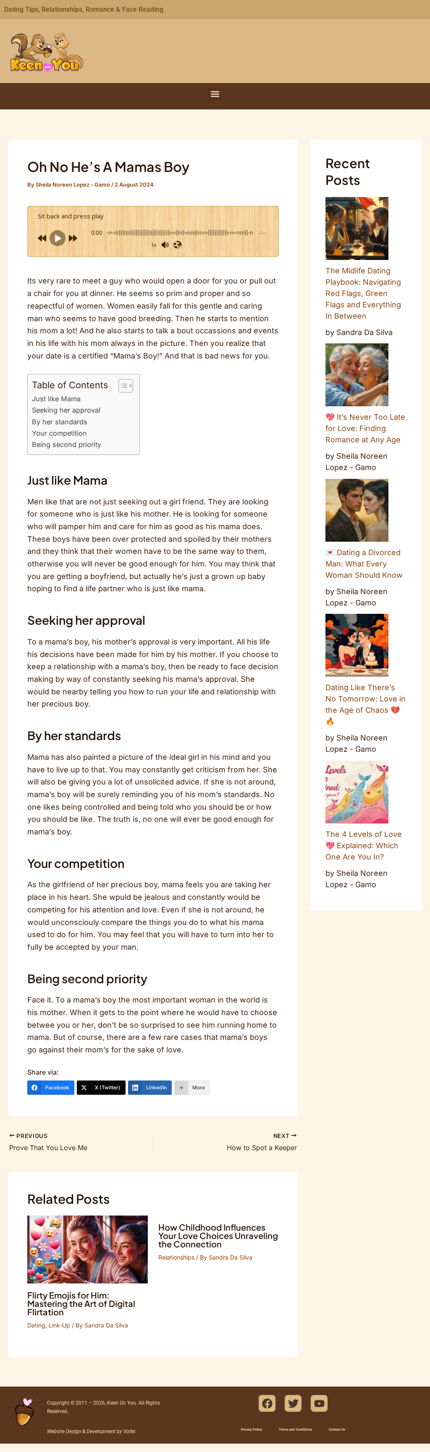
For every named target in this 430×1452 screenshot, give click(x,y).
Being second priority (66, 444)
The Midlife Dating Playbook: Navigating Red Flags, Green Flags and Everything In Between (363, 293)
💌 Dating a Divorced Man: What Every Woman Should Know (364, 563)
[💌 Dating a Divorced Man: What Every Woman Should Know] (356, 510)
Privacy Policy (251, 1429)
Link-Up (59, 1325)
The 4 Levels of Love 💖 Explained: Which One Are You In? (363, 845)
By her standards (59, 422)
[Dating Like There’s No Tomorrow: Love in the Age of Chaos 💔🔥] (356, 645)
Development (101, 1431)
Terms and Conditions (295, 1429)
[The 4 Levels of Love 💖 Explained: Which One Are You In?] (356, 792)
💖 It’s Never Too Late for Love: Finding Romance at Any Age (365, 428)
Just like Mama (56, 399)
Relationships (176, 1257)
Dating (36, 1325)
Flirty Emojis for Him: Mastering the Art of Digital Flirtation (81, 1303)
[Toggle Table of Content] (121, 386)
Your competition (59, 433)
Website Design (64, 1431)
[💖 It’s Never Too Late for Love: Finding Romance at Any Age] (356, 374)
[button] (215, 94)
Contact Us (337, 1429)
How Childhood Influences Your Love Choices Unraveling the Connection (218, 1235)
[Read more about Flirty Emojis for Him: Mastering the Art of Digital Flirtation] (87, 1248)
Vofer (129, 1431)
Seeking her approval (66, 410)
